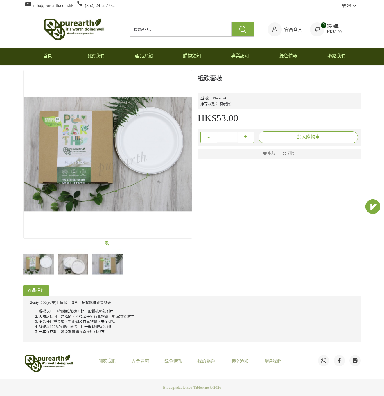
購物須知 (240, 361)
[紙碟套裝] (107, 154)
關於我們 (107, 361)
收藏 (271, 153)
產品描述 (36, 290)
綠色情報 (173, 361)
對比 (291, 153)
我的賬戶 (206, 361)
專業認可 (140, 361)
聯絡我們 (272, 361)
